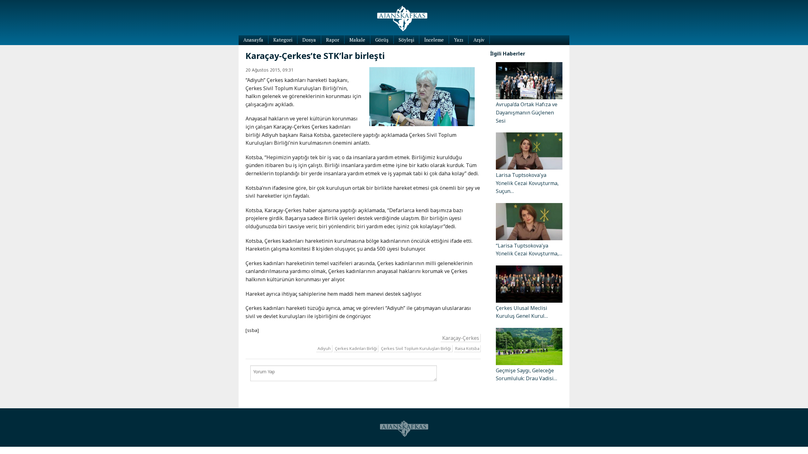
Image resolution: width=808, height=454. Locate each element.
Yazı (458, 40)
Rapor (332, 40)
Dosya (309, 40)
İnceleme (434, 40)
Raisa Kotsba (467, 349)
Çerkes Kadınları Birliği (356, 349)
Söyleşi (406, 40)
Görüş (382, 40)
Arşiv (478, 40)
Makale (357, 40)
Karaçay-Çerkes (460, 337)
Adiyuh (324, 349)
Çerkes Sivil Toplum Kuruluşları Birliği (416, 349)
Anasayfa (253, 40)
